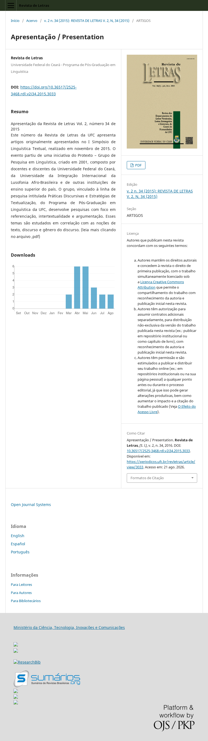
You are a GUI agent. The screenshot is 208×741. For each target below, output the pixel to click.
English (17, 535)
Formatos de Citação (147, 477)
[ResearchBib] (27, 662)
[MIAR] (16, 643)
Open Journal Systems (31, 504)
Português (20, 551)
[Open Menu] (10, 5)
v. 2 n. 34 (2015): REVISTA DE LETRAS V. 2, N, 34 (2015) (86, 20)
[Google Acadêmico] (16, 697)
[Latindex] (16, 703)
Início (15, 20)
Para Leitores (21, 584)
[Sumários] (47, 685)
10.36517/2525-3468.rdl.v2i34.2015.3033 (158, 450)
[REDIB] (16, 651)
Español (18, 543)
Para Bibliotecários (26, 600)
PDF (138, 165)
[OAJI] (16, 691)
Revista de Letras (34, 5)
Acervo (31, 20)
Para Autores (21, 592)
